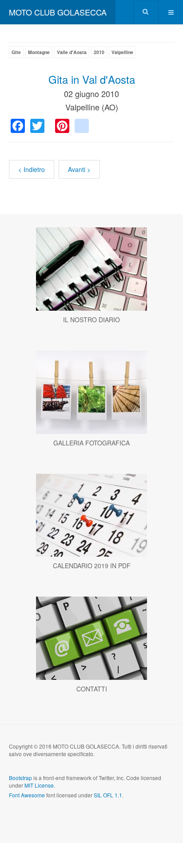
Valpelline (122, 52)
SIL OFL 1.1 (108, 795)
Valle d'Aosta (72, 52)
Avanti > (79, 169)
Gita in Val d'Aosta (91, 79)
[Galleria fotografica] (91, 392)
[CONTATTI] (91, 638)
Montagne (39, 52)
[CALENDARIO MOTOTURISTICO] (91, 515)
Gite (16, 52)
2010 (99, 52)
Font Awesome (27, 795)
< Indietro (31, 169)
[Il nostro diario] (91, 269)
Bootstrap (20, 777)
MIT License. (39, 785)
